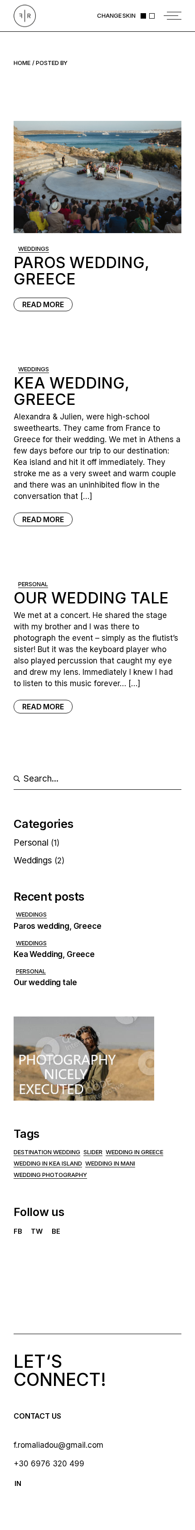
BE (56, 1231)
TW (37, 1231)
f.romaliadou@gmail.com (58, 1445)
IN (18, 1483)
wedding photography (50, 1174)
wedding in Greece (134, 1152)
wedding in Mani (110, 1163)
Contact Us (37, 1415)
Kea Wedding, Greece (71, 391)
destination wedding (47, 1152)
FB (18, 1231)
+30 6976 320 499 (49, 1463)
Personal (33, 584)
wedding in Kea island (48, 1163)
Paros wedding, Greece (81, 270)
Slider (92, 1152)
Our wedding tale (91, 597)
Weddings (33, 248)
